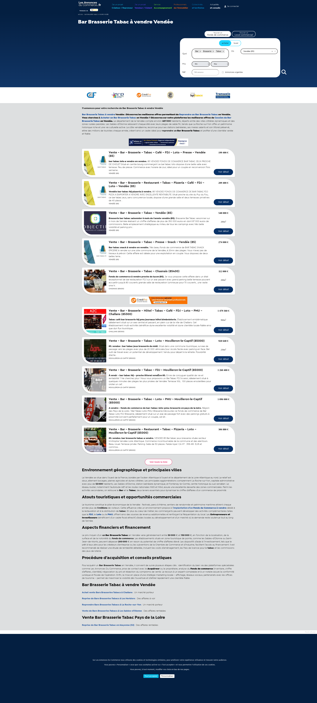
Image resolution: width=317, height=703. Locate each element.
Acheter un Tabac (118, 117)
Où (232, 51)
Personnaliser (167, 676)
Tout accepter (151, 676)
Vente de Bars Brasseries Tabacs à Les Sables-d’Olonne (112, 610)
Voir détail (223, 172)
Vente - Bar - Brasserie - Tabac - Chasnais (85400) (144, 271)
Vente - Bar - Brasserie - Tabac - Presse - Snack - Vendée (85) (152, 242)
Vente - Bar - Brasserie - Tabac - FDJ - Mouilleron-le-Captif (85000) (156, 370)
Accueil (80, 14)
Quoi (184, 54)
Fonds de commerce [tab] (217, 34)
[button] (200, 51)
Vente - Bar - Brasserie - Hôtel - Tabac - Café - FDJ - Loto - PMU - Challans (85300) (155, 312)
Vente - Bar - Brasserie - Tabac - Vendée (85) (140, 212)
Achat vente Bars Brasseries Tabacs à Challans (107, 592)
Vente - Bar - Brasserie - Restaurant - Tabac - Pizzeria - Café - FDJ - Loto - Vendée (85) (156, 184)
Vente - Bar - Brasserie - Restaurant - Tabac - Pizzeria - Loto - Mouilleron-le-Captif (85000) (152, 431)
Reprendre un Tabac (198, 114)
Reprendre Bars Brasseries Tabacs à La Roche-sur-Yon (111, 604)
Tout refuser (310, 632)
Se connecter (233, 6)
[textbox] (210, 56)
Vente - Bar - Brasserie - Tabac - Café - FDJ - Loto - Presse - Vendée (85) (157, 154)
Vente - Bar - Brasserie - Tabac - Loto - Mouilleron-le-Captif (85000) (157, 340)
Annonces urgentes (234, 72)
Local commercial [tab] (244, 34)
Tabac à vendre (98, 114)
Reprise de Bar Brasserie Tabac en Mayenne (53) (108, 625)
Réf (183, 72)
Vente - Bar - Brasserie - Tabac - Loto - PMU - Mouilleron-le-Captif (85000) (155, 401)
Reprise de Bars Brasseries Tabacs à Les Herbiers (108, 598)
